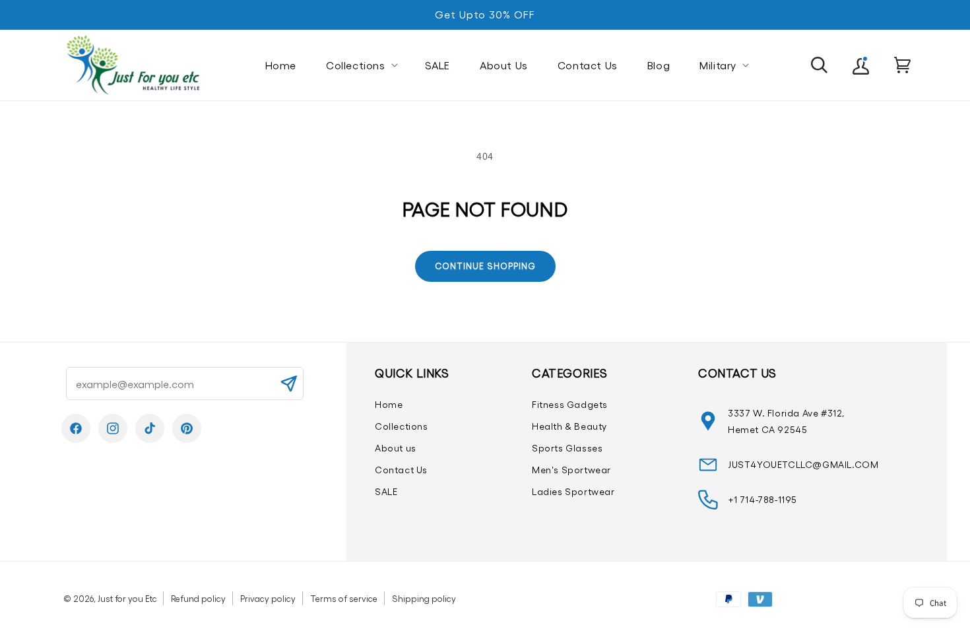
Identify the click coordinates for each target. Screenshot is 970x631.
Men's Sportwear (571, 469)
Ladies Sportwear (573, 491)
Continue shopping (485, 266)
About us (395, 447)
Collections (401, 426)
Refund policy (198, 598)
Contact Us (401, 469)
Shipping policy (424, 598)
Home (389, 404)
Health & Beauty (569, 426)
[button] (360, 65)
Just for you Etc (127, 598)
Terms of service (343, 598)
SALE (386, 491)
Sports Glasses (567, 447)
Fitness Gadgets (570, 404)
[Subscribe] (288, 383)
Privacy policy (268, 598)
